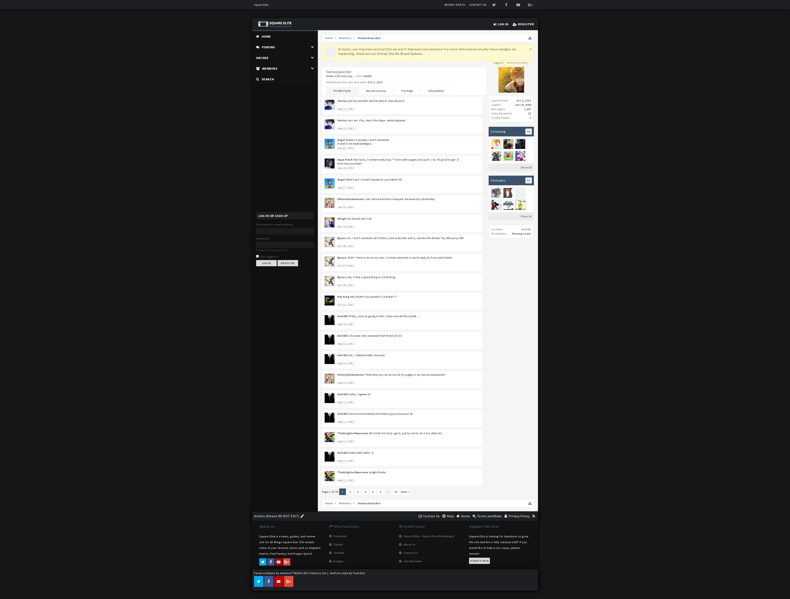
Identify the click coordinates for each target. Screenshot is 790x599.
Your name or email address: (275, 224)
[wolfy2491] (496, 155)
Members (270, 68)
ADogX (341, 218)
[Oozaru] (520, 204)
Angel (341, 140)
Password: (263, 238)
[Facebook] (506, 4)
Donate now (479, 561)
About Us (409, 544)
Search (268, 79)
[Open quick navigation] (530, 38)
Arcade (262, 58)
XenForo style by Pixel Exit (347, 573)
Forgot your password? (271, 250)
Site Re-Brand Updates (406, 54)
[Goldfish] (508, 155)
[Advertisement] (285, 146)
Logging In (499, 62)
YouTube (339, 553)
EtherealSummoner (350, 199)
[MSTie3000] (508, 204)
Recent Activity (376, 91)
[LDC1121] (496, 192)
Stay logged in (269, 256)
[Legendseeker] (520, 155)
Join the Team (412, 561)
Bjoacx (342, 238)
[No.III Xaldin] (508, 192)
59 (528, 131)
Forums (268, 47)
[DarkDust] (520, 144)
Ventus (342, 101)
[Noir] (496, 144)
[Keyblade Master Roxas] (496, 204)
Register (288, 263)
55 (528, 180)
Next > (405, 492)
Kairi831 (343, 316)
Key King (343, 296)
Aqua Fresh (345, 159)
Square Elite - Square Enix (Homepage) (428, 536)
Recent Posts (455, 5)
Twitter (338, 544)
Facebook (340, 536)
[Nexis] (520, 192)
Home (266, 36)
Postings (407, 91)
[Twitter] (494, 4)
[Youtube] (518, 4)
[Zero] (508, 144)
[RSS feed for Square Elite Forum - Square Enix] (534, 516)
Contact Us (478, 5)
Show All (526, 167)
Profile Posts (342, 91)
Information (436, 91)
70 (395, 492)
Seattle (526, 229)
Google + (339, 561)
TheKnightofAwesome (352, 433)
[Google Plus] (530, 4)
